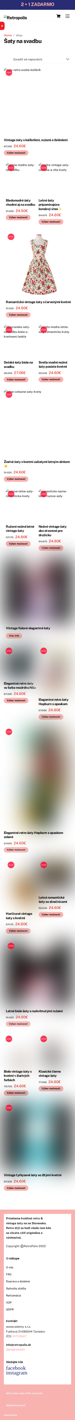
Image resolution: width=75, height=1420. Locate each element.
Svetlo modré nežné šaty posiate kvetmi (53, 364)
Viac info (14, 635)
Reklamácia (13, 1295)
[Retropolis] (15, 17)
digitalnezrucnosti (15, 1405)
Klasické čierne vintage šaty (50, 1074)
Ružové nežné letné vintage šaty (20, 529)
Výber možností (16, 152)
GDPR (10, 1309)
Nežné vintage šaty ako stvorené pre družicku (52, 531)
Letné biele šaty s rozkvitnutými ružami (34, 1011)
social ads (37, 1393)
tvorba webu (18, 1393)
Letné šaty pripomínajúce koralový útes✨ (50, 204)
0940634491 (15, 1349)
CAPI (28, 1393)
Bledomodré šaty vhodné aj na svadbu (20, 202)
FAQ (8, 1274)
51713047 (20, 1336)
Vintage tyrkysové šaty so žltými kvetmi (33, 1175)
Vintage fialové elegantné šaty (28, 628)
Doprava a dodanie (18, 1281)
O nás (9, 1267)
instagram (16, 1373)
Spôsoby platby (16, 1288)
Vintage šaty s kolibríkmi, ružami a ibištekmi (36, 140)
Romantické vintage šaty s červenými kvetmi (38, 302)
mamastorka (10, 1415)
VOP (9, 1302)
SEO (8, 1393)
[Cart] (58, 16)
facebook (16, 1368)
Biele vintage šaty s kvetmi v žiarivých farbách (18, 1076)
